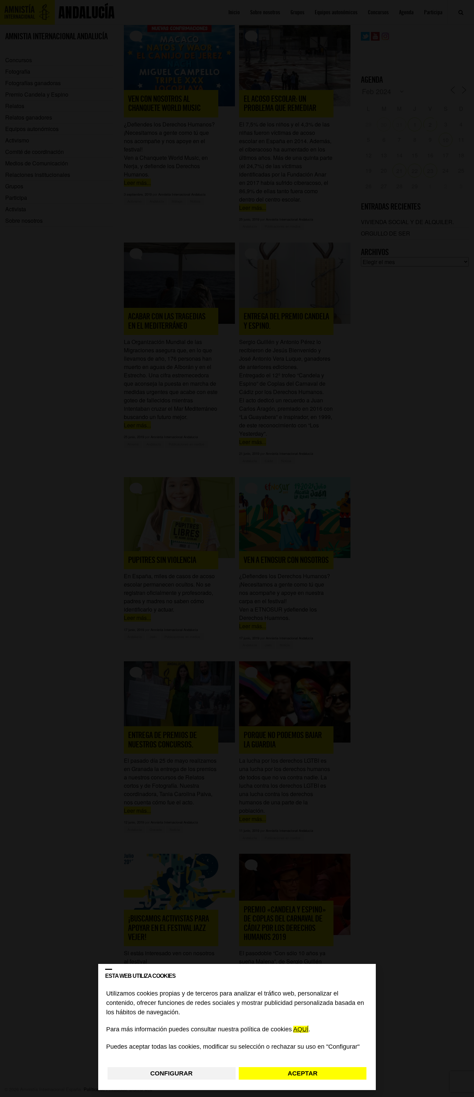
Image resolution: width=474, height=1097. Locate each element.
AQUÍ (300, 1029)
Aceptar (303, 1073)
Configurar (171, 1073)
